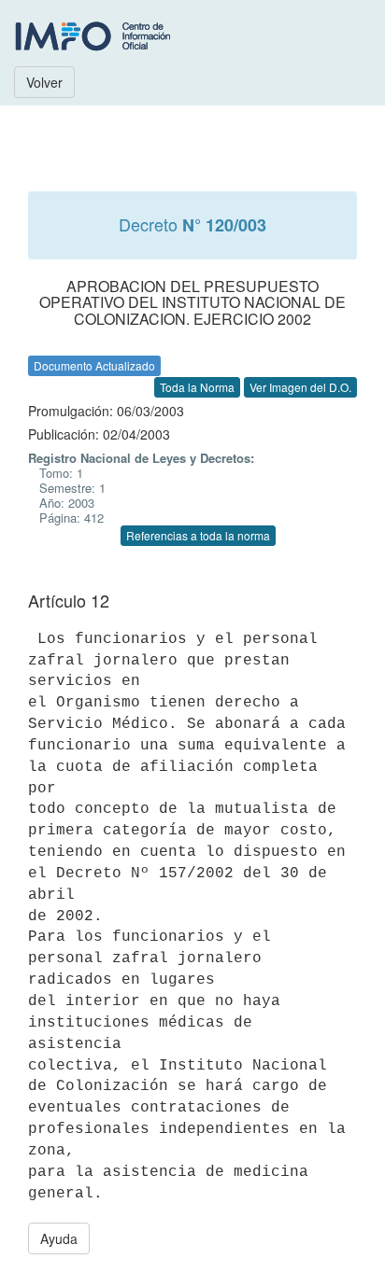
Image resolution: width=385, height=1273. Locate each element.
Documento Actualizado (94, 365)
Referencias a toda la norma (198, 535)
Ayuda (59, 1238)
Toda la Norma (197, 387)
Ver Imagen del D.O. (300, 387)
